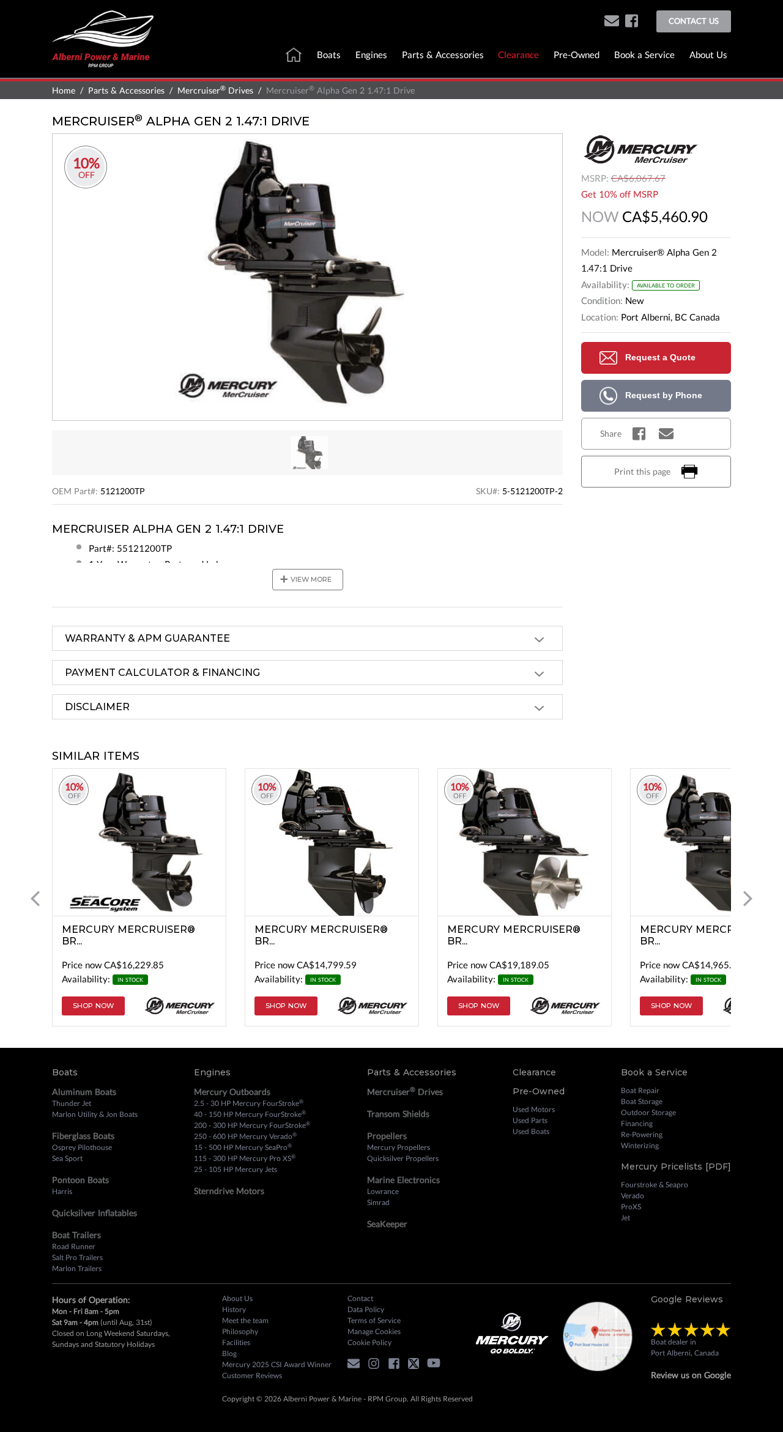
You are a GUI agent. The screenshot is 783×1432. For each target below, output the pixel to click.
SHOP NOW (93, 1005)
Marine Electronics (403, 1179)
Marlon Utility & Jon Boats (95, 1114)
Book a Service (644, 54)
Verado (632, 1195)
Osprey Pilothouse (82, 1147)
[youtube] (437, 1365)
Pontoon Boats (80, 1179)
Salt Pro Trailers (77, 1257)
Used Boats (531, 1131)
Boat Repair (640, 1090)
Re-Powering (641, 1134)
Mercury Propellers (398, 1147)
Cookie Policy (369, 1342)
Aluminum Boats (84, 1091)
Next (747, 899)
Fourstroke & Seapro (654, 1184)
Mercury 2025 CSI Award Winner (277, 1364)
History (234, 1309)
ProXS (631, 1206)
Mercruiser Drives (215, 90)
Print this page (642, 471)
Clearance (518, 54)
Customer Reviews (252, 1375)
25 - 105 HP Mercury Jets (235, 1169)
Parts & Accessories (443, 54)
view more (306, 579)
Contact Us (694, 21)
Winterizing (640, 1145)
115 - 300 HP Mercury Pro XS (244, 1158)
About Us (708, 54)
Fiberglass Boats (83, 1135)
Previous (35, 899)
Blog (229, 1353)
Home (63, 90)
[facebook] (631, 21)
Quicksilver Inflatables (94, 1213)
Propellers (387, 1135)
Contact (360, 1298)
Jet (625, 1217)
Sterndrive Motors (229, 1190)
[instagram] (377, 1365)
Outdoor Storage (648, 1112)
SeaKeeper (387, 1224)
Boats (329, 54)
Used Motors (534, 1109)
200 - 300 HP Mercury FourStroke (252, 1125)
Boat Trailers (76, 1235)
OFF (86, 175)
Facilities (236, 1342)
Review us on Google (691, 1375)
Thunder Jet (71, 1103)
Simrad (378, 1202)
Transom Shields (398, 1113)
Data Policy (365, 1309)
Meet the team (245, 1320)
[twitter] (416, 1365)
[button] (611, 21)
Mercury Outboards (232, 1091)
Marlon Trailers (77, 1268)
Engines (371, 54)
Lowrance (383, 1191)
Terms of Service (374, 1320)
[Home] (103, 37)
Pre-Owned (576, 54)
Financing (637, 1123)
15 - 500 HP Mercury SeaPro (243, 1147)
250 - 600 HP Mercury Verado (245, 1136)
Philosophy (240, 1331)
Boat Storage (641, 1101)
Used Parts (530, 1120)
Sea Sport (67, 1158)
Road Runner (73, 1246)
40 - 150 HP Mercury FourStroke (250, 1114)
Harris (62, 1191)
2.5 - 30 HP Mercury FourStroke (248, 1103)
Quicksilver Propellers (403, 1158)
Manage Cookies (374, 1331)
